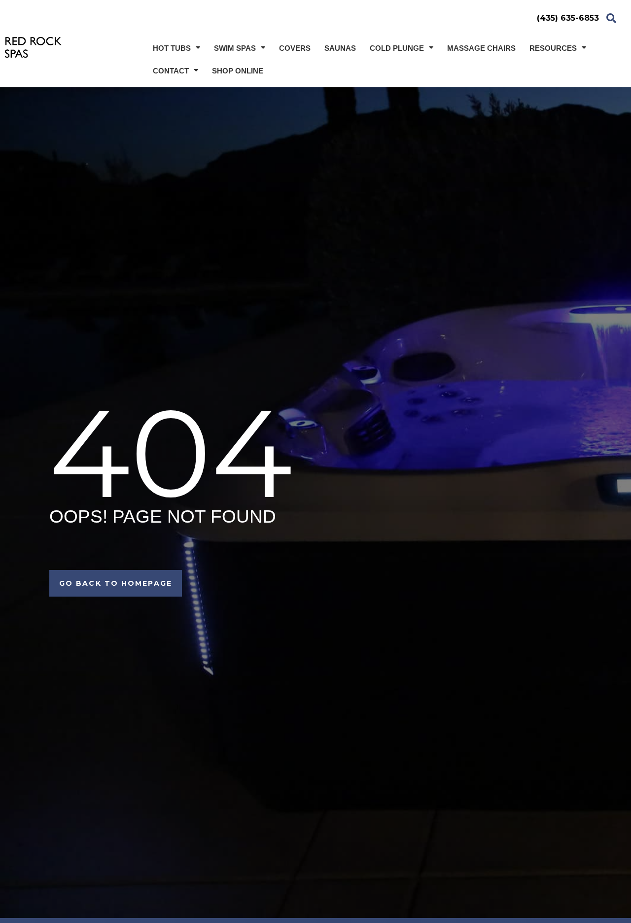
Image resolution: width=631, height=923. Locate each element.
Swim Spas (235, 48)
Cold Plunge (397, 48)
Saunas (340, 48)
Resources (553, 48)
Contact (171, 71)
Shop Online (237, 71)
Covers (295, 48)
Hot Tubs (172, 48)
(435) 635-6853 (568, 18)
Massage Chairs (481, 48)
